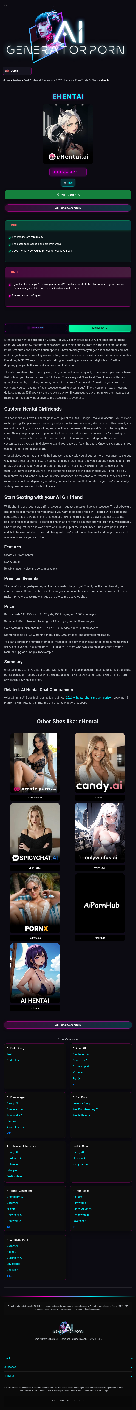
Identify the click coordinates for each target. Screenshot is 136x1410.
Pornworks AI (15, 1115)
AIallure (77, 1197)
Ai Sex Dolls (80, 1097)
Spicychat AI (35, 867)
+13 (75, 1227)
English (14, 70)
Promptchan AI (16, 1127)
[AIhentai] (35, 973)
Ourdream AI (80, 1060)
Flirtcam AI (79, 1158)
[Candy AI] (100, 763)
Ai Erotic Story (15, 1048)
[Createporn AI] (35, 763)
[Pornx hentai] (35, 903)
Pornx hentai (35, 938)
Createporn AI (35, 797)
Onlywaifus (100, 867)
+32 (9, 1133)
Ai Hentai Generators (68, 208)
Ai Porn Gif (79, 1048)
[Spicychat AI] (35, 833)
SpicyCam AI (81, 1164)
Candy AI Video (82, 1209)
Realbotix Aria (81, 1115)
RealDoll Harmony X (85, 1109)
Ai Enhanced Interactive (21, 1146)
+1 (74, 1084)
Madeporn (79, 1072)
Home (6, 80)
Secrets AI (13, 1269)
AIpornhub (100, 938)
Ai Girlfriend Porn (17, 1239)
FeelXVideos (14, 1176)
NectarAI (12, 1121)
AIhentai (35, 1008)
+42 (9, 1276)
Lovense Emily (82, 1103)
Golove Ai (13, 1164)
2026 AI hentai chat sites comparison (89, 697)
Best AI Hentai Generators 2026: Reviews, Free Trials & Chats (61, 80)
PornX (76, 1078)
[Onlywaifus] (100, 833)
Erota (10, 1054)
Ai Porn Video (81, 1191)
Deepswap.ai (81, 1066)
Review (16, 80)
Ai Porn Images (16, 1097)
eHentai (11, 1209)
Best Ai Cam (80, 1146)
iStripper (12, 1170)
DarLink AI (13, 1060)
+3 (8, 1227)
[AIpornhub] (100, 903)
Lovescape (79, 1221)
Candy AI (99, 797)
